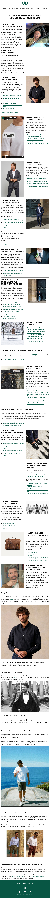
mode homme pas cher (17, 876)
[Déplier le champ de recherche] (47, 3)
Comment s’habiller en (34, 338)
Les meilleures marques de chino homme (12, 361)
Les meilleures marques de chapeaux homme (37, 557)
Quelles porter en (35, 334)
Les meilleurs (34, 136)
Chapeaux (29, 555)
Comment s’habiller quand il (34, 327)
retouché (15, 677)
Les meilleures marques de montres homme (37, 560)
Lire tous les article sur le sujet (9, 318)
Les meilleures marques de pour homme (37, 141)
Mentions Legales (29, 894)
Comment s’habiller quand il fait (35, 329)
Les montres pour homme (33, 559)
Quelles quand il (35, 336)
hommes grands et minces (38, 876)
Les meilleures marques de (35, 339)
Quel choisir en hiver (34, 333)
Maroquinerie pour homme (33, 554)
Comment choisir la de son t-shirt (35, 138)
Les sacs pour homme (32, 552)
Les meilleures (35, 140)
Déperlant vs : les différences (37, 331)
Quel (9, 308)
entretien (11, 599)
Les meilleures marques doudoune (35, 341)
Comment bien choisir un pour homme (37, 143)
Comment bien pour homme (37, 135)
